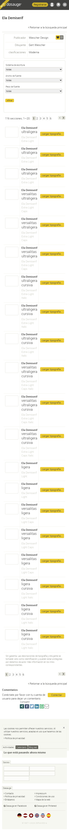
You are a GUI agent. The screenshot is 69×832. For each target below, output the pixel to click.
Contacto (9, 793)
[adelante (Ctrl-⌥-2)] (63, 118)
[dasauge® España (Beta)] (49, 815)
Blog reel (33, 747)
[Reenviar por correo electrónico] (47, 706)
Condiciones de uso (45, 796)
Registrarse (40, 4)
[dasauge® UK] (37, 815)
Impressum (41, 793)
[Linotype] (16, 773)
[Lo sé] (64, 728)
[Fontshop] (16, 778)
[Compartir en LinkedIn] (37, 706)
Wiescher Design (38, 37)
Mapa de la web (43, 799)
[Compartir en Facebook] (27, 706)
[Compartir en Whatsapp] (42, 706)
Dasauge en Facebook (16, 805)
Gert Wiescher (37, 45)
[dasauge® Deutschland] (19, 815)
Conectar (56, 695)
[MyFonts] (16, 768)
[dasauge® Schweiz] (31, 815)
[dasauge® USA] (43, 815)
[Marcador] (58, 4)
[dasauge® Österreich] (25, 815)
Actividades (8, 747)
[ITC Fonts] (42, 773)
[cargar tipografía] (11, 132)
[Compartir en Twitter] (32, 706)
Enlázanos (10, 799)
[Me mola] (58, 37)
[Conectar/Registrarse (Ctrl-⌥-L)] (52, 4)
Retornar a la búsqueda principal (48, 27)
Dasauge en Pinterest (47, 805)
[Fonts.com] (42, 768)
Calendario (21, 747)
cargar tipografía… (52, 134)
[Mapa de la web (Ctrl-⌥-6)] (65, 4)
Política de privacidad (15, 738)
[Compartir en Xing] (22, 706)
